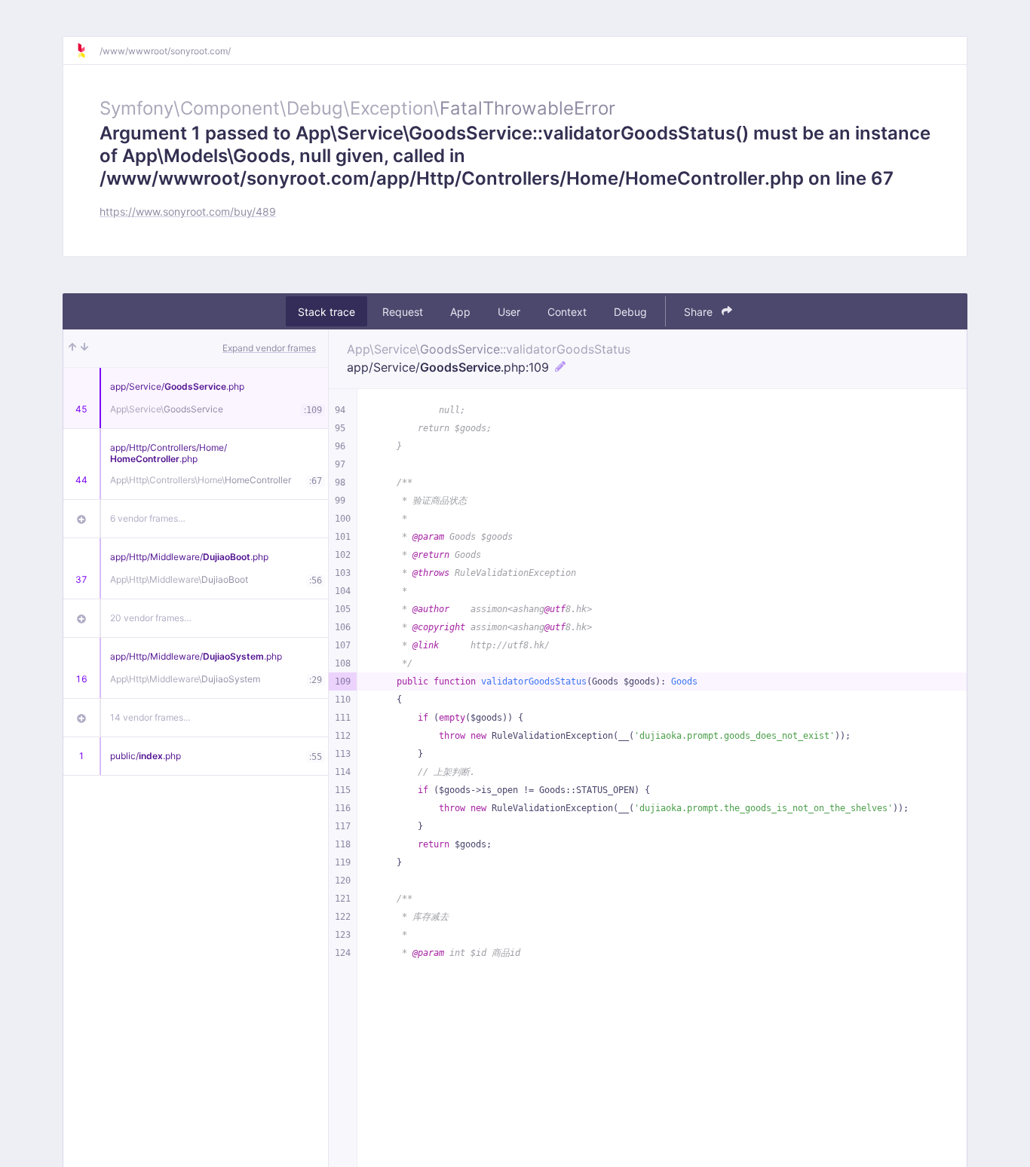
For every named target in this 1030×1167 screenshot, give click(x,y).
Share (700, 311)
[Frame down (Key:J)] (84, 348)
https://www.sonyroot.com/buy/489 (188, 211)
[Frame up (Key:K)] (72, 348)
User (509, 311)
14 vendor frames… (150, 717)
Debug (630, 311)
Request (402, 311)
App (460, 311)
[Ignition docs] (87, 50)
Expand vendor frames (269, 348)
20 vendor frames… (151, 617)
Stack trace (326, 311)
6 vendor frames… (147, 518)
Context (567, 311)
